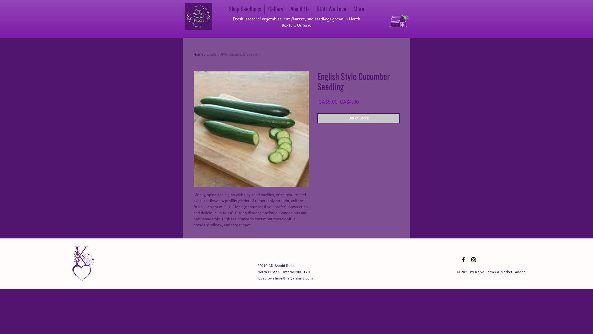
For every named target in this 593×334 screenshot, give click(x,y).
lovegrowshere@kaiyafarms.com (285, 278)
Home (198, 54)
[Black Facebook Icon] (463, 260)
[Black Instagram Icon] (473, 260)
